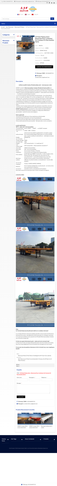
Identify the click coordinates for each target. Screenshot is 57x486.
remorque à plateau (19, 27)
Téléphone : (44, 377)
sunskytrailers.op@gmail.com (28, 1)
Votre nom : (19, 377)
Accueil (3, 27)
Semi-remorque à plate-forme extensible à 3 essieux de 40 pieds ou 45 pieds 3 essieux (35, 359)
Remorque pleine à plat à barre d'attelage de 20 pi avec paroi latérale (34, 355)
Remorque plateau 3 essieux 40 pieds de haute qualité (37, 88)
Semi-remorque (9, 27)
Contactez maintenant (44, 66)
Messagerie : (32, 377)
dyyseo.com (45, 448)
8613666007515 (46, 1)
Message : (19, 383)
